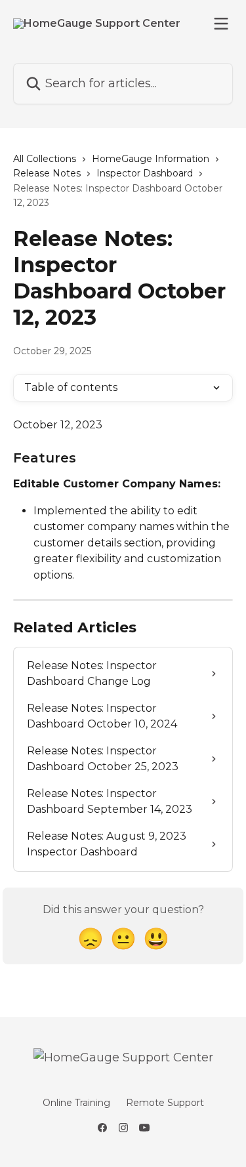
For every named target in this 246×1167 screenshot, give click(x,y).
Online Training (76, 1103)
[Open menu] (221, 23)
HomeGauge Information (150, 159)
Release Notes (47, 173)
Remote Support (165, 1103)
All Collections (44, 159)
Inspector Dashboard (144, 173)
